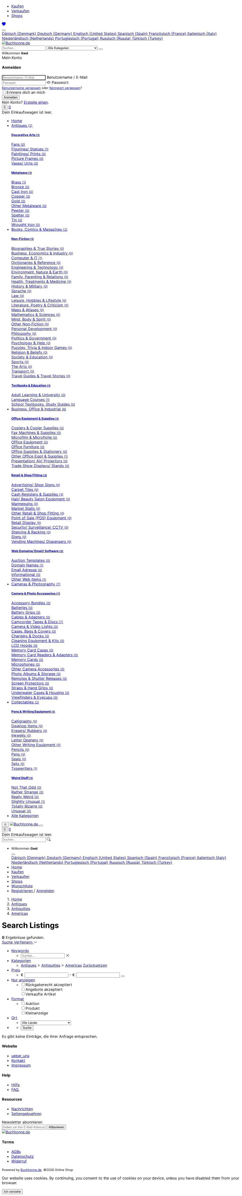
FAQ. (15, 1089)
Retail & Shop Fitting (29, 475)
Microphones (25, 664)
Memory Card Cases (32, 650)
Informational (25, 574)
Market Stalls (25, 508)
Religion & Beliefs (29, 352)
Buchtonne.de (31, 1170)
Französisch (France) (168, 33)
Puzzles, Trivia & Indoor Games (41, 347)
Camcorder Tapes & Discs (37, 621)
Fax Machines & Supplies (36, 432)
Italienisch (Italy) (202, 33)
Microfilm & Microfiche (34, 437)
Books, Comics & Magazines (39, 229)
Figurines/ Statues (29, 149)
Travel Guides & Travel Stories (40, 376)
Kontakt (18, 1060)
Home (16, 120)
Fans (18, 144)
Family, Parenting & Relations (39, 276)
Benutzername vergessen (21, 88)
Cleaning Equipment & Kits (37, 640)
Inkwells (21, 735)
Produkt (33, 1008)
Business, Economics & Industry (42, 253)
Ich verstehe (12, 1191)
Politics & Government (33, 338)
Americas (19, 913)
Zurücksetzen (95, 965)
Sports (20, 361)
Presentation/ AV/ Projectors (39, 461)
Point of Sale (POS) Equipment (41, 517)
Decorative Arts (25, 135)
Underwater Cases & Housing (40, 692)
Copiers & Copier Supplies (37, 428)
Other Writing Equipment (36, 744)
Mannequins (24, 503)
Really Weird (25, 796)
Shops (16, 15)
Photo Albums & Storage (36, 673)
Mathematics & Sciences (35, 314)
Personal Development (34, 328)
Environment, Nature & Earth (39, 272)
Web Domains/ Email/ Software (37, 551)
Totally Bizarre (27, 806)
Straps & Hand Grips (32, 687)
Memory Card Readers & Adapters (44, 654)
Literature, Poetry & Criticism (40, 305)
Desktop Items (27, 726)
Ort (14, 1017)
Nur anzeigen (23, 980)
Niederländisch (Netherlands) (28, 38)
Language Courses (30, 399)
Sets (18, 763)
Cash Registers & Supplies (37, 494)
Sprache (21, 291)
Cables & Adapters (30, 617)
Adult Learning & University (38, 394)
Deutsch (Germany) (55, 33)
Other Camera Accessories (38, 669)
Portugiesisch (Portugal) (77, 38)
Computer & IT (26, 257)
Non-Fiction (22, 239)
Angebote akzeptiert (44, 989)
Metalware (21, 173)
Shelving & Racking (31, 532)
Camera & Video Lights (34, 626)
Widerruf (19, 1161)
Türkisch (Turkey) (147, 38)
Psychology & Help (31, 342)
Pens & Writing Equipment (33, 711)
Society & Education (32, 357)
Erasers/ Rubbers (29, 730)
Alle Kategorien (25, 815)
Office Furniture (27, 446)
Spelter (20, 215)
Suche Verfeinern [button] (18, 942)
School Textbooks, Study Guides (43, 404)
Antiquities (20, 908)
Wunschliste (22, 886)
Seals (18, 759)
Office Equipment (29, 442)
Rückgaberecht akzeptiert (49, 984)
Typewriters (24, 768)
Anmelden (45, 890)
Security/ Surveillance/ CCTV (40, 527)
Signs (18, 536)
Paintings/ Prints (28, 153)
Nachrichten (22, 1109)
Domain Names (27, 565)
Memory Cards (27, 659)
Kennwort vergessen (64, 88)
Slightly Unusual (28, 801)
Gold (18, 201)
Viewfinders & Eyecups (34, 697)
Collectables (25, 702)
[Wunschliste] (4, 24)
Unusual (21, 811)
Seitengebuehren (26, 1113)
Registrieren (22, 890)
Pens (18, 754)
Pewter (20, 210)
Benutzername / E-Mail (67, 77)
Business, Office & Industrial (38, 409)
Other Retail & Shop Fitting (37, 513)
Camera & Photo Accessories (35, 593)
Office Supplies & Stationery (39, 451)
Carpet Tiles (25, 489)
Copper (20, 196)
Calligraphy (24, 721)
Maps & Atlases (27, 309)
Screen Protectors (30, 683)
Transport (22, 371)
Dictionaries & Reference (36, 262)
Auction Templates (30, 560)
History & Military (29, 286)
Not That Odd (26, 787)
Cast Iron (22, 191)
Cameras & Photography (35, 584)
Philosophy (23, 333)
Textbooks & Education (31, 385)
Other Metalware (29, 205)
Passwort (60, 82)
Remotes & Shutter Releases (39, 678)
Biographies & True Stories (37, 248)
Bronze (20, 186)
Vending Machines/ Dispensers (41, 541)
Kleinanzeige (37, 1013)
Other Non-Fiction (30, 324)
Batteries (22, 607)
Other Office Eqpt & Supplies (39, 456)
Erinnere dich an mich (26, 92)
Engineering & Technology (37, 267)
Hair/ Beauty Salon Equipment (40, 499)
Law (17, 295)
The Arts (21, 366)
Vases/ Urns (24, 163)
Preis (15, 970)
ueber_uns (20, 1055)
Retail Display (26, 522)
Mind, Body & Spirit (31, 319)
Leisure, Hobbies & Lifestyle (38, 300)
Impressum (21, 1065)
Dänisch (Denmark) (19, 33)
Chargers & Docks (30, 636)
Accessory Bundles (31, 602)
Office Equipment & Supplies (35, 418)
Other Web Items (28, 579)
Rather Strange (27, 792)
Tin (16, 219)
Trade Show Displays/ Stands (40, 465)
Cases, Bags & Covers (33, 631)
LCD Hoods (24, 645)
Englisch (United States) (95, 33)
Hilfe (15, 1084)
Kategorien (21, 960)
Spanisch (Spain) (133, 33)
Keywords (20, 950)
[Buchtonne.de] (16, 43)
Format (17, 998)
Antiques (21, 125)
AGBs (16, 1151)
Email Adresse (26, 569)
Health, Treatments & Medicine (41, 281)
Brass (18, 182)
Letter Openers (27, 740)
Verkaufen (20, 11)
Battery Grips (25, 612)
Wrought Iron (25, 224)
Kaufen (17, 6)
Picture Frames (27, 158)
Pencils (20, 749)
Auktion (32, 1003)
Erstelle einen (36, 102)
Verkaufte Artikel (41, 994)
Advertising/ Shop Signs (35, 484)
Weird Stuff (22, 778)
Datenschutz (22, 1156)
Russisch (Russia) (116, 38)
